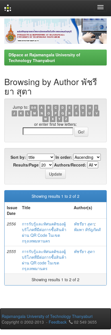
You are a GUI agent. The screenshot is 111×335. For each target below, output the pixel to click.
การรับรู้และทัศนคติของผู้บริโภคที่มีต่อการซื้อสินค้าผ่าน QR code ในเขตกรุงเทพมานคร (44, 259)
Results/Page (26, 165)
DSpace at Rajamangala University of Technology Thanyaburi (44, 57)
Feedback (58, 322)
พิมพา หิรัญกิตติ (87, 229)
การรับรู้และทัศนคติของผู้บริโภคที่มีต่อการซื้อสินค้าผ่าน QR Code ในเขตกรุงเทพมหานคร (44, 232)
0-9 (33, 107)
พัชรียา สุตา (84, 224)
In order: (64, 157)
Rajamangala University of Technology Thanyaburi (47, 316)
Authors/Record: (70, 165)
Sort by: (18, 157)
